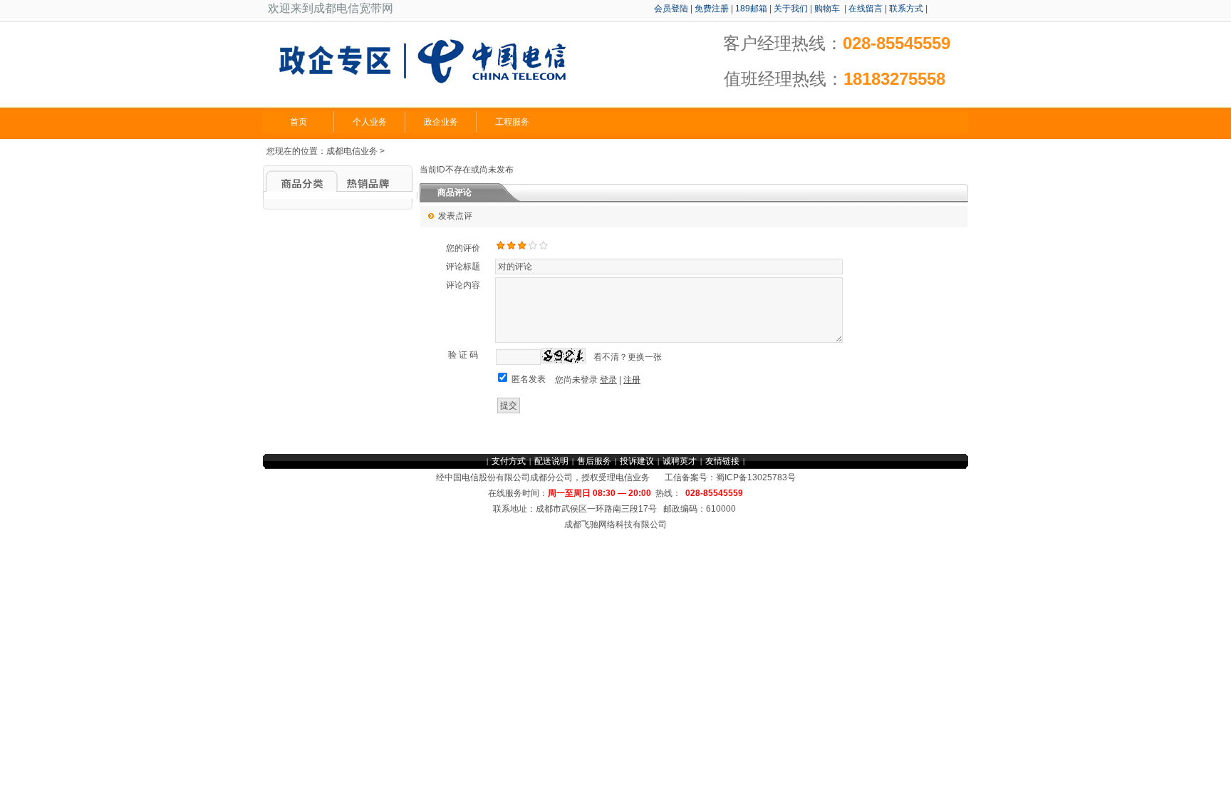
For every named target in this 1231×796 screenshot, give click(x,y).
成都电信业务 (352, 151)
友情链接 (722, 461)
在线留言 (865, 9)
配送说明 (551, 461)
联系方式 (906, 9)
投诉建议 (637, 461)
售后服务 (594, 461)
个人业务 (370, 122)
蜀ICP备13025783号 (756, 477)
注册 (631, 380)
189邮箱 (751, 9)
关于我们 (791, 9)
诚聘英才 (680, 461)
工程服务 (512, 122)
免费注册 (712, 9)
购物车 (828, 9)
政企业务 (441, 122)
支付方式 (509, 461)
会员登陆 (671, 9)
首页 (298, 122)
